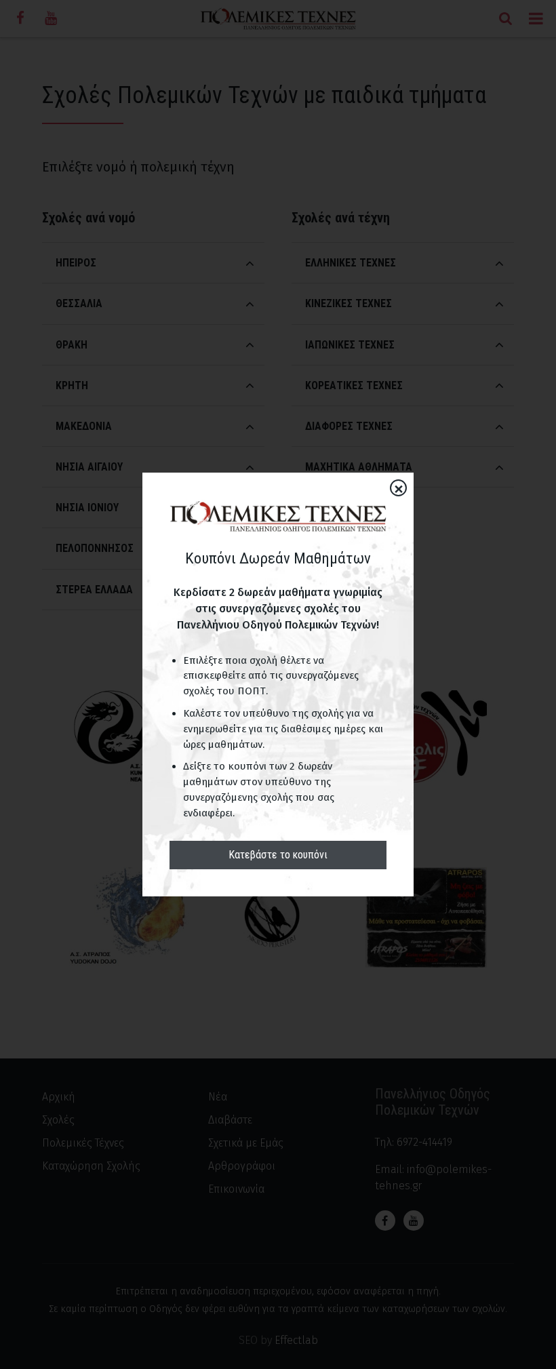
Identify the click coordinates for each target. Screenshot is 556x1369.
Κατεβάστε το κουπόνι (278, 854)
